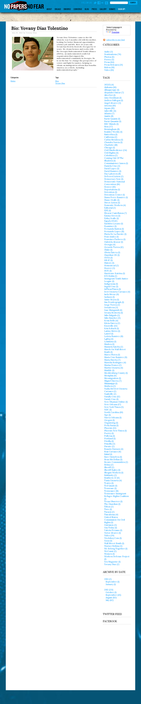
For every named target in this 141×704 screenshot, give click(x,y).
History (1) (109, 263)
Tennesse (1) (110, 488)
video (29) (109, 535)
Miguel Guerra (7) (112, 381)
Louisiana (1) (110, 341)
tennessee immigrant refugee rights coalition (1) (116, 496)
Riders (13, 81)
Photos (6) (109, 57)
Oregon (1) (109, 420)
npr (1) (107, 415)
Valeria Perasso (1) (113, 530)
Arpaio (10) (109, 108)
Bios (57, 81)
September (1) (112, 581)
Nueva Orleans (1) (112, 417)
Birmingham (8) (112, 129)
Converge (78, 8)
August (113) (111, 597)
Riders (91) (109, 67)
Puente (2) (109, 446)
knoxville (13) (110, 325)
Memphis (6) (110, 375)
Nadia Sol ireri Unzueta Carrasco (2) (115, 390)
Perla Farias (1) (111, 425)
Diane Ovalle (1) (111, 200)
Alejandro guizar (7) (114, 92)
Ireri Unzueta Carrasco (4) (117, 291)
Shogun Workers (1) (113, 472)
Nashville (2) (110, 394)
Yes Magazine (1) (112, 561)
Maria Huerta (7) (112, 360)
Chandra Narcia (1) (113, 142)
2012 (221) (108, 589)
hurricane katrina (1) (114, 273)
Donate (112, 8)
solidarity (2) (110, 475)
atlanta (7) (109, 113)
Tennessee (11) (111, 491)
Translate (115, 32)
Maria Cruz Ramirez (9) (115, 357)
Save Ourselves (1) (113, 457)
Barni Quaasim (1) (112, 121)
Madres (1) (109, 344)
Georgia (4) (109, 244)
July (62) (109, 600)
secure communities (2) (116, 462)
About (49, 8)
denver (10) (110, 187)
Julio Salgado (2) (112, 315)
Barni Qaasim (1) (112, 118)
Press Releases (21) (113, 64)
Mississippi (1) (110, 383)
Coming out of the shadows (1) (114, 159)
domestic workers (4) (115, 205)
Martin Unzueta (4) (113, 367)
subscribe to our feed (115, 40)
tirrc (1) (108, 509)
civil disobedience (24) (115, 150)
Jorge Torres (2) (112, 305)
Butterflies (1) (110, 134)
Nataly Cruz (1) (111, 399)
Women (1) (109, 554)
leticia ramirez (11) (113, 336)
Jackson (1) (109, 297)
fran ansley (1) (111, 236)
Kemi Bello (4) (111, 320)
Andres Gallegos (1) (113, 100)
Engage (58, 8)
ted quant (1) (110, 485)
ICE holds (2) (110, 276)
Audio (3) (108, 51)
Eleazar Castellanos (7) (115, 213)
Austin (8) (108, 116)
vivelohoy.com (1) (113, 538)
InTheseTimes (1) (112, 289)
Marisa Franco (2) (112, 365)
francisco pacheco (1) (114, 239)
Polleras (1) (109, 436)
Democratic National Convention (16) (114, 183)
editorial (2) (110, 208)
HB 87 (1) (108, 260)
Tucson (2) (109, 512)
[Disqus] (54, 127)
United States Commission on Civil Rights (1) (114, 520)
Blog (87, 8)
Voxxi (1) (108, 540)
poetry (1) (109, 433)
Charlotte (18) (110, 145)
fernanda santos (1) (114, 228)
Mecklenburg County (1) (116, 373)
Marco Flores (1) (112, 354)
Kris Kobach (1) (111, 328)
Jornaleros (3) (111, 307)
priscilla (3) (109, 443)
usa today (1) (110, 527)
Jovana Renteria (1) (113, 312)
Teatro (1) (108, 483)
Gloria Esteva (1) (112, 252)
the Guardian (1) (112, 504)
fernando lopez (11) (114, 231)
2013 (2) (108, 579)
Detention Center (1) (114, 194)
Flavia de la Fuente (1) (115, 234)
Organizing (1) (111, 422)
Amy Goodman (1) (112, 97)
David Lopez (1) (111, 168)
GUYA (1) (108, 257)
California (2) (110, 137)
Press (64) (109, 62)
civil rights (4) (111, 152)
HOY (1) (108, 270)
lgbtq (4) (108, 339)
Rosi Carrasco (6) (112, 451)
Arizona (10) (110, 105)
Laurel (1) (108, 333)
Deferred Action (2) (113, 176)
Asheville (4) (110, 111)
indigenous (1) (111, 284)
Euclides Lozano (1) (113, 223)
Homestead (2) (111, 265)
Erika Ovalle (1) (111, 218)
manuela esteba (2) (113, 346)
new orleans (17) (112, 404)
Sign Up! (121, 8)
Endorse (67, 8)
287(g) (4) (109, 84)
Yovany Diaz (60, 83)
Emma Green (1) (112, 215)
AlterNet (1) (109, 95)
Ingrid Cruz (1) (111, 286)
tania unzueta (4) (113, 480)
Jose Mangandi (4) (113, 310)
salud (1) (108, 454)
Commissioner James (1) (116, 163)
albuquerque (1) (111, 90)
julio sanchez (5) (112, 318)
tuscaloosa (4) (111, 514)
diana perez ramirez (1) (116, 197)
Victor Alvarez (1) (112, 533)
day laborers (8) (112, 173)
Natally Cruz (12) (112, 396)
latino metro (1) (112, 331)
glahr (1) (108, 249)
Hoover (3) (109, 268)
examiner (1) (110, 226)
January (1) (111, 584)
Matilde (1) (109, 370)
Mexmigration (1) (112, 378)
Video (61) (109, 70)
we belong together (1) (115, 548)
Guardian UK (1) (112, 255)
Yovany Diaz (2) (111, 564)
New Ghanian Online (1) (116, 401)
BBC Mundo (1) (111, 124)
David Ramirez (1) (112, 171)
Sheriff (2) (109, 467)
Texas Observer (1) (113, 501)
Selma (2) (108, 464)
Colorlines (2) (110, 155)
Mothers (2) (110, 386)
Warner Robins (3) (113, 546)
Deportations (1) (112, 189)
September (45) (113, 595)
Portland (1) (110, 438)
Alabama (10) (110, 87)
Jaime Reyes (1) (111, 299)
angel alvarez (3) (112, 103)
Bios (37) (108, 126)
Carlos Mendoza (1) (113, 139)
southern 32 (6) (112, 478)
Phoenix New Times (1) (115, 430)
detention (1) (110, 192)
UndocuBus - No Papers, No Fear (24, 6)
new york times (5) (114, 407)
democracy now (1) (113, 179)
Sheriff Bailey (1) (112, 470)
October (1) (111, 592)
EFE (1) (107, 210)
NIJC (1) (108, 409)
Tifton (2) (108, 506)
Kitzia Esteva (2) (112, 323)
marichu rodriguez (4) (115, 362)
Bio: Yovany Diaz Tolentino (39, 28)
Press (94, 8)
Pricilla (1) (109, 441)
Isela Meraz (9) (111, 294)
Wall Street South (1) (114, 543)
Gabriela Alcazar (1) (113, 242)
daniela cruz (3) (112, 166)
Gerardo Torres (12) (114, 247)
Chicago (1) (109, 147)
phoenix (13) (110, 428)
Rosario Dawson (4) (113, 449)
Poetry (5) (109, 59)
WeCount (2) (110, 551)
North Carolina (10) (113, 412)
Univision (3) (110, 525)
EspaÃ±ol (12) (110, 221)
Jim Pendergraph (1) (114, 302)
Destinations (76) (112, 54)
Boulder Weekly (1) (113, 132)
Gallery (103, 8)
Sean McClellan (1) (113, 459)
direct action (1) (112, 202)
